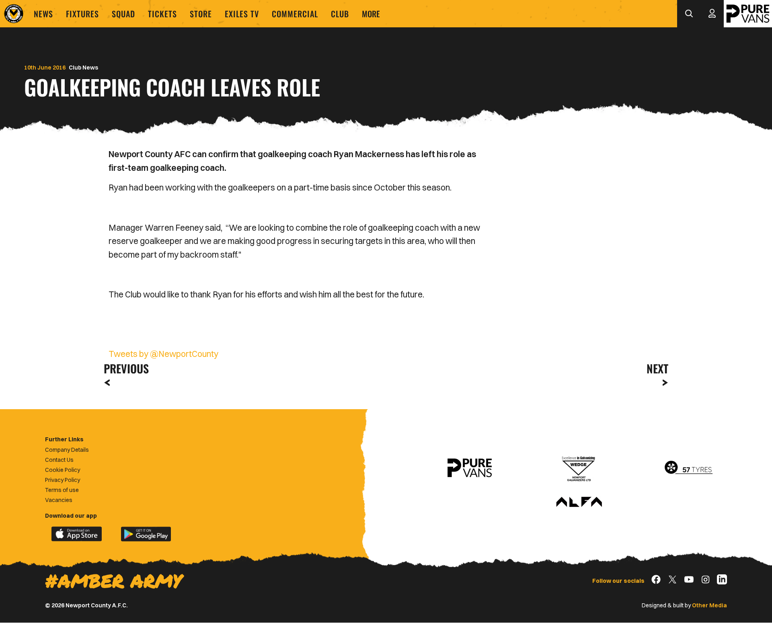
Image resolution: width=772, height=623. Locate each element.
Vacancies (58, 500)
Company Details (67, 449)
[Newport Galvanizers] (579, 468)
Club (340, 14)
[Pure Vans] (748, 13)
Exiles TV (242, 14)
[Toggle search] (688, 13)
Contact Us (59, 459)
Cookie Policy (62, 469)
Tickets (162, 14)
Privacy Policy (62, 480)
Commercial (295, 14)
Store (201, 14)
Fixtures (82, 14)
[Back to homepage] (13, 13)
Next (657, 368)
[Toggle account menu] (712, 13)
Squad (123, 14)
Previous (124, 368)
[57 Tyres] (688, 468)
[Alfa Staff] (579, 502)
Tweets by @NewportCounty (163, 353)
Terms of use (62, 490)
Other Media (709, 605)
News (43, 14)
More (371, 14)
